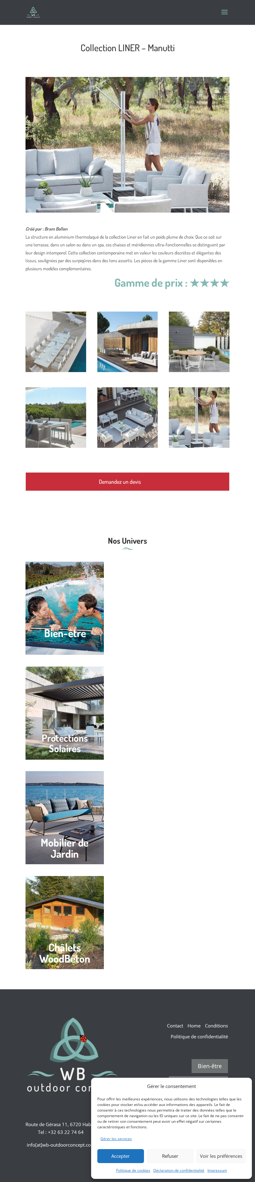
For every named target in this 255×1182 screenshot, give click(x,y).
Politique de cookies (133, 1170)
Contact (175, 1025)
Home (194, 1025)
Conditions (216, 1025)
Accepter (120, 1156)
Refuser (170, 1156)
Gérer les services (116, 1138)
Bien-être (210, 1066)
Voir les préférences (221, 1156)
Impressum (217, 1170)
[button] (242, 1086)
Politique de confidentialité (199, 1036)
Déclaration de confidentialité (178, 1170)
